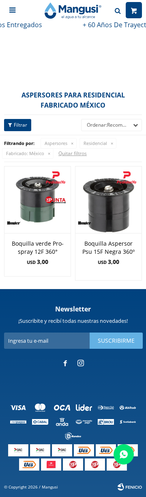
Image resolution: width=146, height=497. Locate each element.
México (25, 153)
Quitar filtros (72, 153)
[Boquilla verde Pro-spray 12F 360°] (37, 199)
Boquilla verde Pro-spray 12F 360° (38, 247)
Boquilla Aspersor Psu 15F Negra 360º (108, 247)
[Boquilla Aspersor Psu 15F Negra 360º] (108, 199)
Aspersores (56, 143)
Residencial (95, 143)
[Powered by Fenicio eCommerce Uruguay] (130, 487)
